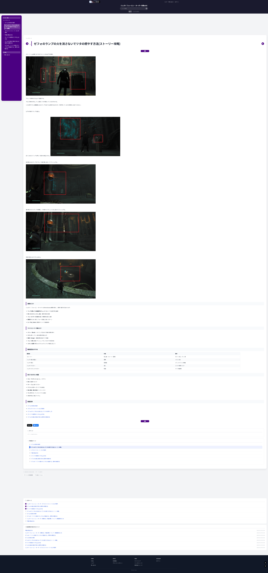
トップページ (6, 20)
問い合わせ (171, 2)
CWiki (92, 561)
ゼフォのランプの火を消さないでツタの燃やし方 (40, 411)
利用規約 (115, 561)
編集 (145, 51)
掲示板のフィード (138, 565)
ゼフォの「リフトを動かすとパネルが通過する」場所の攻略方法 (12, 47)
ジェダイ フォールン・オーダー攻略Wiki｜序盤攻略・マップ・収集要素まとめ (45, 518)
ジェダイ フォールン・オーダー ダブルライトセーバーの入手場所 (42, 504)
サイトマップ (137, 561)
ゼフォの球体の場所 (10, 22)
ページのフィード (138, 563)
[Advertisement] (11, 78)
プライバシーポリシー (118, 563)
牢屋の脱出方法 (9, 35)
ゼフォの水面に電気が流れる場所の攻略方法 (12, 42)
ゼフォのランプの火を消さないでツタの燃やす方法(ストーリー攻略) (12, 26)
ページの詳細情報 (29, 475)
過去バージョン (40, 475)
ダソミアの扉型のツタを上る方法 (12, 38)
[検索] (146, 8)
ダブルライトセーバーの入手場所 (12, 31)
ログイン (177, 2)
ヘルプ (165, 2)
